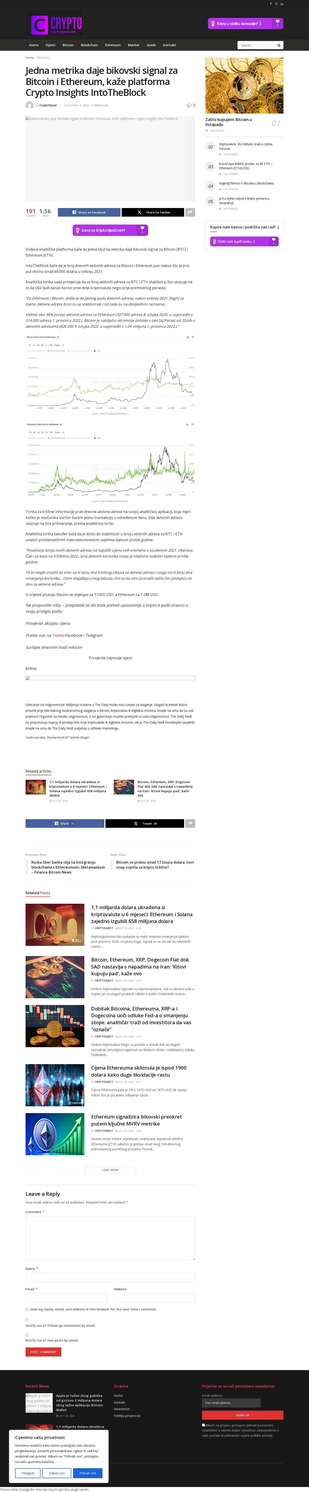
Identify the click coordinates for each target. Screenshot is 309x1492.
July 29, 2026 (126, 1036)
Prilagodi (27, 1473)
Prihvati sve (87, 1473)
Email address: (212, 1395)
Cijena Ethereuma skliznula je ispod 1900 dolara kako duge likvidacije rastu (138, 1071)
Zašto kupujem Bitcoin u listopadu (228, 122)
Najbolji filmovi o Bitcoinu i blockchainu (246, 183)
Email (32, 1289)
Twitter (58, 635)
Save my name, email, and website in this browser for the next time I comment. (93, 1309)
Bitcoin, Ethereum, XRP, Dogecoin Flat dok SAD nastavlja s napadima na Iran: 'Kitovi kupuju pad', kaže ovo (165, 788)
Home (33, 45)
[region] (59, 1456)
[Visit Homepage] (54, 23)
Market (134, 45)
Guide (151, 45)
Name (32, 1269)
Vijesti (50, 45)
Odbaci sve (57, 1473)
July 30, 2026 (59, 800)
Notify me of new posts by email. (52, 1340)
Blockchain (89, 45)
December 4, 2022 (77, 105)
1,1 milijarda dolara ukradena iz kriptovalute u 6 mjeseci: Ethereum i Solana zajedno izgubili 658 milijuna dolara (78, 788)
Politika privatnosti (127, 1416)
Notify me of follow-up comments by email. (61, 1325)
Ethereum (113, 45)
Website (120, 1289)
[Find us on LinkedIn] (282, 4)
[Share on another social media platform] (190, 212)
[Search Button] (279, 45)
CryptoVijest (48, 105)
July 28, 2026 (126, 1081)
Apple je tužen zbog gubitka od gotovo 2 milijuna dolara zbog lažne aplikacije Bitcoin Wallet (79, 1402)
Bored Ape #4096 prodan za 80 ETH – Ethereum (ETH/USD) (245, 166)
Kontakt (169, 45)
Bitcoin (68, 45)
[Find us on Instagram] (276, 4)
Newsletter (122, 1409)
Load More (110, 1170)
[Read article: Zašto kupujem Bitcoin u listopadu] (244, 86)
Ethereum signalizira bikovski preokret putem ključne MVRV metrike (136, 1120)
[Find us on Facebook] (271, 4)
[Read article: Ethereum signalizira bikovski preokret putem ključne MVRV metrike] (55, 1134)
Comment (35, 1212)
